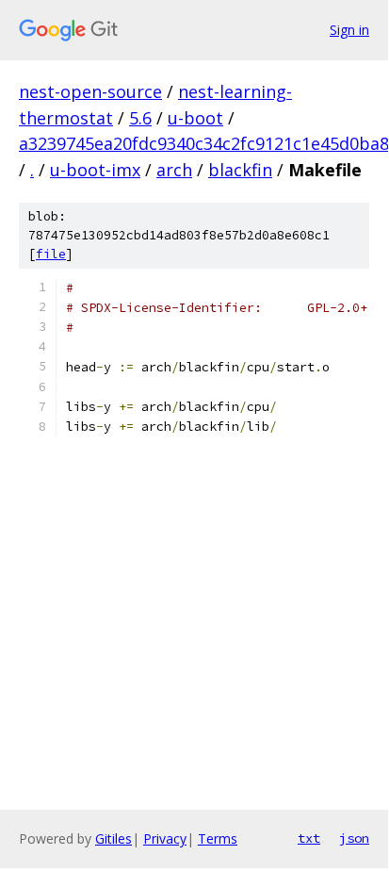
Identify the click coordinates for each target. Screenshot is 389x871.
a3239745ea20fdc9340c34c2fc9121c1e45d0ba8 (204, 143)
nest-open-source (90, 91)
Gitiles (113, 838)
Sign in (349, 30)
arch (174, 169)
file (51, 254)
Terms (217, 838)
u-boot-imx (95, 169)
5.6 (140, 118)
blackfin (240, 169)
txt (309, 838)
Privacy (164, 838)
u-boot (195, 118)
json (354, 838)
